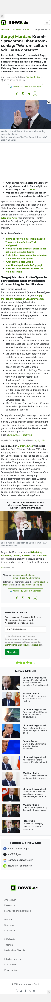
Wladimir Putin (33, 578)
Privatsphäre (11, 970)
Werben (8, 919)
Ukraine (31, 575)
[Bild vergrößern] (49, 102)
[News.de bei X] (30, 990)
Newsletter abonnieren (20, 865)
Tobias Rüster (33, 77)
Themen (8, 944)
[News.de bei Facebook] (25, 990)
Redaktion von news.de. (31, 584)
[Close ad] (2, 16)
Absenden (12, 652)
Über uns (9, 925)
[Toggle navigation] (47, 22)
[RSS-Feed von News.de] (34, 990)
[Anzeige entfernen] (49, 992)
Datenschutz (10, 905)
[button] (25, 86)
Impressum (10, 899)
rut (2, 567)
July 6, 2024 (39, 440)
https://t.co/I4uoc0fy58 (20, 434)
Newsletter (10, 930)
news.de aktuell (20, 575)
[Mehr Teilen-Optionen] (35, 93)
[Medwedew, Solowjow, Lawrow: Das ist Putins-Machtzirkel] (25, 525)
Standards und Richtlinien (17, 910)
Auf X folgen (14, 854)
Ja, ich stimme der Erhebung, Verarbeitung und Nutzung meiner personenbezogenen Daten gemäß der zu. (24, 640)
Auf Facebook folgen (18, 848)
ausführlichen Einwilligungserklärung (22, 644)
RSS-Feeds (9, 939)
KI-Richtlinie (10, 964)
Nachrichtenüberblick (15, 950)
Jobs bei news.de (12, 959)
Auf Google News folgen (20, 859)
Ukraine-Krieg (19, 578)
